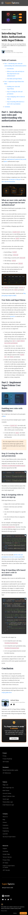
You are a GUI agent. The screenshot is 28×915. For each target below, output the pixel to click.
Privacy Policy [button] (4, 910)
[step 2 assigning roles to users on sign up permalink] (1, 494)
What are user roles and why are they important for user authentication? (15, 74)
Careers (5, 822)
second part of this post (15, 179)
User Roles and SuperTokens (14, 78)
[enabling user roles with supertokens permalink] (1, 408)
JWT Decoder (6, 870)
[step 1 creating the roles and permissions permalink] (1, 453)
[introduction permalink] (1, 126)
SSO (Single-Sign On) (8, 787)
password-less (18, 159)
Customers (5, 825)
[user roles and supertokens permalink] (1, 300)
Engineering (6, 831)
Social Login (6, 799)
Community (5, 828)
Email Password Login (8, 804)
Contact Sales (6, 854)
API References (7, 773)
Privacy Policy (6, 860)
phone (5, 161)
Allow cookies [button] (23, 913)
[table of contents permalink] (1, 60)
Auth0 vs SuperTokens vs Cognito (9, 866)
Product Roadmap (7, 758)
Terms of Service (7, 857)
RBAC (4, 416)
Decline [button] (15, 913)
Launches (5, 833)
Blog (4, 819)
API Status (5, 862)
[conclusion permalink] (1, 668)
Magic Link (5, 784)
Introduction (10, 68)
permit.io (12, 316)
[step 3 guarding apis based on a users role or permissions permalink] (1, 570)
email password (10, 159)
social (24, 159)
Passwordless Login (8, 802)
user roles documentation (8, 181)
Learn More (14, 738)
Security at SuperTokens (9, 836)
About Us (5, 816)
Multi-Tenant (6, 790)
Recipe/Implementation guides (10, 770)
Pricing (4, 756)
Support (5, 848)
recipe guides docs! (7, 692)
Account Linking (7, 793)
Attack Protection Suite (9, 796)
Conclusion (7, 106)
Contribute (5, 851)
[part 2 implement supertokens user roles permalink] (1, 382)
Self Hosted (6, 761)
